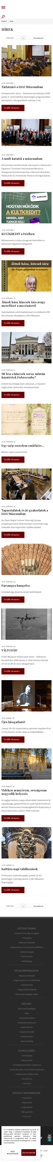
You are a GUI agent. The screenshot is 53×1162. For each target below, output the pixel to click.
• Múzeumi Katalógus (26, 1008)
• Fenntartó (27, 1098)
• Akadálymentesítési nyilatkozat (26, 1065)
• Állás (26, 1013)
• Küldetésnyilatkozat (26, 1022)
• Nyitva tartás (26, 956)
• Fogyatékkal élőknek (26, 989)
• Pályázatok (26, 1102)
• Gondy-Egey (27, 1055)
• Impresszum (26, 1060)
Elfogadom (28, 1152)
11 (23, 38)
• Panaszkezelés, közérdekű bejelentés (26, 1069)
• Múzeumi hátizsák (26, 942)
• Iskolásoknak (26, 985)
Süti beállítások (12, 1152)
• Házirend (26, 1083)
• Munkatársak (26, 1027)
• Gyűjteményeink (26, 1032)
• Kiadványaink (26, 1036)
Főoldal (4, 21)
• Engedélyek (26, 1107)
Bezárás (36, 1130)
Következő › (38, 38)
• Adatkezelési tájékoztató (26, 1074)
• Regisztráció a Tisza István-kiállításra (26, 947)
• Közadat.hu (26, 1079)
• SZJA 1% (26, 1116)
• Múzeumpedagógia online (26, 994)
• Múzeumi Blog (26, 1041)
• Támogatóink (26, 1112)
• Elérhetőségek (26, 952)
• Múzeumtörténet (27, 1018)
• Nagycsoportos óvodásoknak (26, 980)
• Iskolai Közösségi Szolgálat (26, 933)
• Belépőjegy (26, 961)
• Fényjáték (27, 938)
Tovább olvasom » (12, 107)
